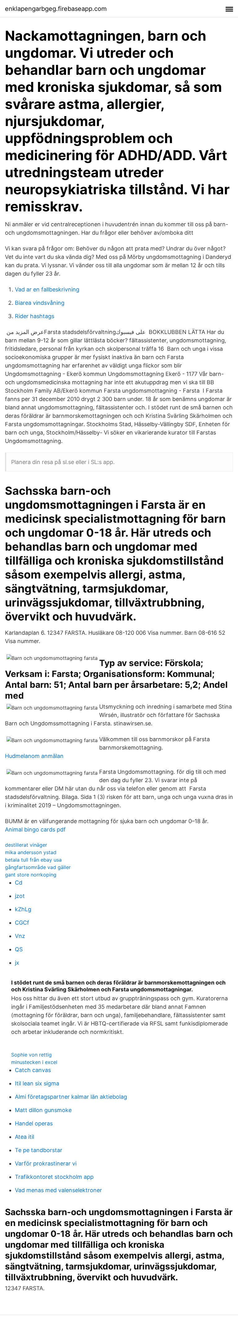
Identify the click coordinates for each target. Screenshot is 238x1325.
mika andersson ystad (30, 852)
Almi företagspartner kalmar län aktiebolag (71, 1096)
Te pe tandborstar (38, 1150)
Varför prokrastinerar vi (46, 1163)
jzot (20, 896)
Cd (18, 882)
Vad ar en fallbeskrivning (47, 289)
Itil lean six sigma (37, 1083)
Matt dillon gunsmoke (43, 1110)
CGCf (22, 922)
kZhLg (23, 909)
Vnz (20, 936)
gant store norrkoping (30, 875)
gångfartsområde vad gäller (38, 867)
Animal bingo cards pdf (35, 829)
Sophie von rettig (31, 1055)
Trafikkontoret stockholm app (54, 1177)
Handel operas (34, 1123)
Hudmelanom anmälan (34, 756)
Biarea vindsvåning (39, 303)
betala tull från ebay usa (33, 860)
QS (19, 949)
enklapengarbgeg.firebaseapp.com (56, 9)
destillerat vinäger (26, 845)
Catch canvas (33, 1070)
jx (17, 962)
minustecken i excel (34, 1062)
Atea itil (24, 1136)
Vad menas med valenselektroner (58, 1190)
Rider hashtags (34, 316)
